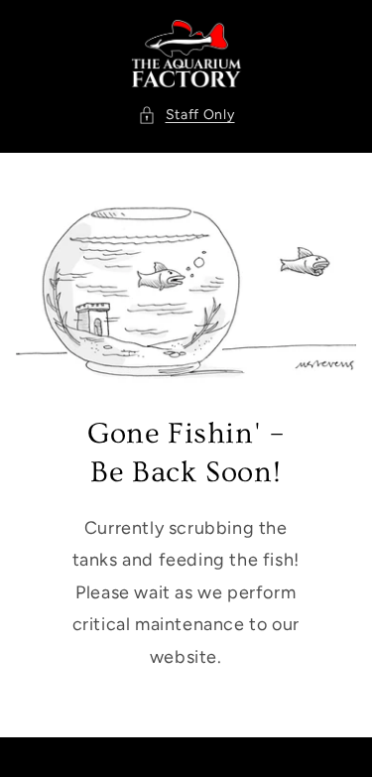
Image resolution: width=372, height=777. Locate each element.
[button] (186, 114)
